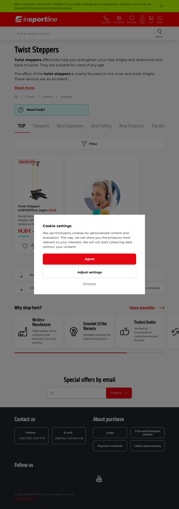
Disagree (89, 283)
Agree (90, 259)
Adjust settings (89, 272)
